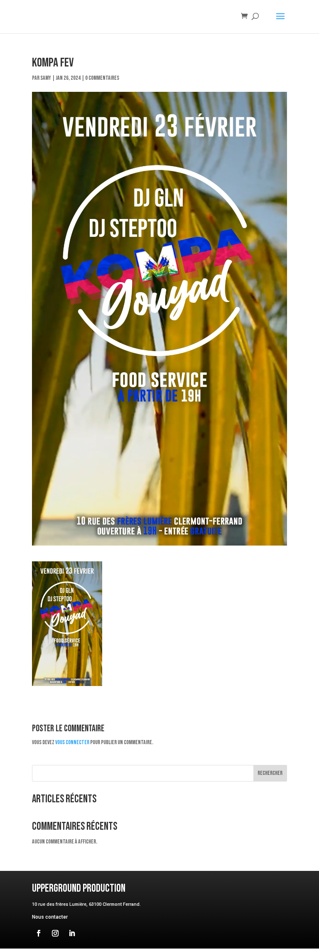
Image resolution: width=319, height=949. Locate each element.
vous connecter (72, 742)
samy (45, 77)
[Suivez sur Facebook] (38, 933)
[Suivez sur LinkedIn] (72, 933)
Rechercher (270, 773)
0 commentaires (102, 77)
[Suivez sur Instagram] (55, 933)
